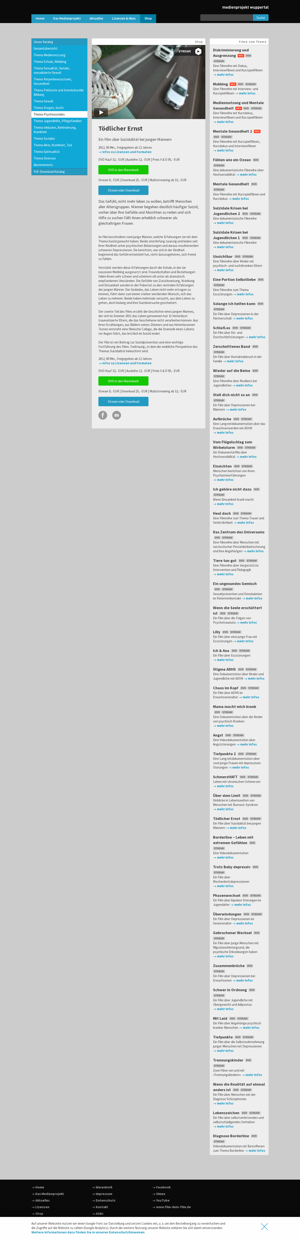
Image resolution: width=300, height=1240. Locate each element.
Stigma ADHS (225, 669)
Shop (148, 18)
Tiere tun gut (225, 560)
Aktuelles (96, 18)
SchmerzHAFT (226, 776)
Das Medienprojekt (67, 18)
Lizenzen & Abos (124, 18)
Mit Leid (220, 1018)
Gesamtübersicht (45, 48)
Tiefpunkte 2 (225, 753)
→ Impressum (102, 1194)
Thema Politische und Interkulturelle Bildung (59, 92)
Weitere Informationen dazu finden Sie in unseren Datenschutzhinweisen (88, 1232)
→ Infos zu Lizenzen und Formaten (125, 152)
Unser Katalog (43, 42)
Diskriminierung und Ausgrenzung (231, 52)
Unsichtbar (223, 256)
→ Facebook (161, 1187)
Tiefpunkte (223, 1037)
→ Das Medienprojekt (47, 1194)
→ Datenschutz (104, 1200)
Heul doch (222, 513)
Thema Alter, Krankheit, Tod (53, 145)
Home (40, 18)
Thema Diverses (45, 158)
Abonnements (43, 165)
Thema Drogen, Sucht (49, 108)
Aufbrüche (222, 418)
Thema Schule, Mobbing (50, 62)
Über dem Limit (227, 795)
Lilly (217, 631)
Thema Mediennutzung (49, 55)
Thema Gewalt (43, 101)
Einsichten (223, 466)
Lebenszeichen (226, 1112)
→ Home (37, 1187)
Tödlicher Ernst (227, 818)
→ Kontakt (100, 1207)
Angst (218, 735)
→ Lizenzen (40, 1207)
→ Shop (37, 1213)
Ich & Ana (221, 650)
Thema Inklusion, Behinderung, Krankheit (55, 129)
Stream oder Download (123, 190)
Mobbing (221, 84)
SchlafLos (222, 327)
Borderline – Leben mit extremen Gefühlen (233, 840)
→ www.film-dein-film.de (171, 1207)
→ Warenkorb (102, 1187)
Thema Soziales (44, 138)
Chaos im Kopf (226, 687)
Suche (261, 18)
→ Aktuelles (40, 1200)
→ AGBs (97, 1213)
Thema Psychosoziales (49, 114)
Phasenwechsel (227, 895)
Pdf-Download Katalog (49, 172)
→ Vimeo (158, 1194)
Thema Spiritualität (47, 152)
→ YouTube (161, 1200)
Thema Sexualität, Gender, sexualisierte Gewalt (52, 70)
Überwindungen (227, 914)
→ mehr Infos (223, 74)
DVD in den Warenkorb (123, 170)
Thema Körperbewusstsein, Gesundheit (53, 81)
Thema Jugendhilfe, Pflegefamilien (58, 121)
